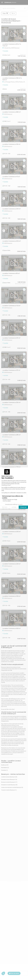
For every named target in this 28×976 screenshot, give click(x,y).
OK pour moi (23, 507)
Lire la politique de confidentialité (9, 492)
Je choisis (14, 507)
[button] (3, 973)
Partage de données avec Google (10, 499)
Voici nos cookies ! (7, 500)
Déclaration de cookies (21, 492)
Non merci (4, 507)
